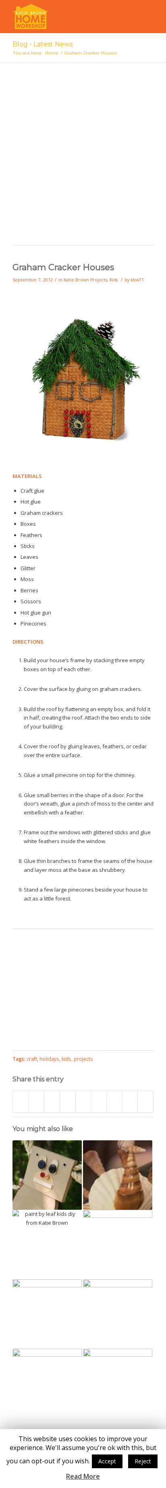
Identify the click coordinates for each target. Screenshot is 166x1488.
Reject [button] (143, 1461)
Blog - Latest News (42, 44)
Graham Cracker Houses (63, 267)
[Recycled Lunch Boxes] (117, 1383)
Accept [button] (107, 1461)
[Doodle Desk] (117, 1314)
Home (51, 53)
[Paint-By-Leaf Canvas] (47, 1244)
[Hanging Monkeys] (47, 1175)
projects (83, 1059)
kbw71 (137, 280)
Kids (114, 280)
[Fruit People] (47, 1314)
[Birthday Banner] (47, 1383)
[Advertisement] (83, 158)
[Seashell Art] (117, 1175)
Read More (83, 1476)
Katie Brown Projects (85, 280)
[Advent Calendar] (117, 1244)
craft (32, 1059)
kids (66, 1059)
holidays (49, 1059)
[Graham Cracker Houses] (83, 447)
